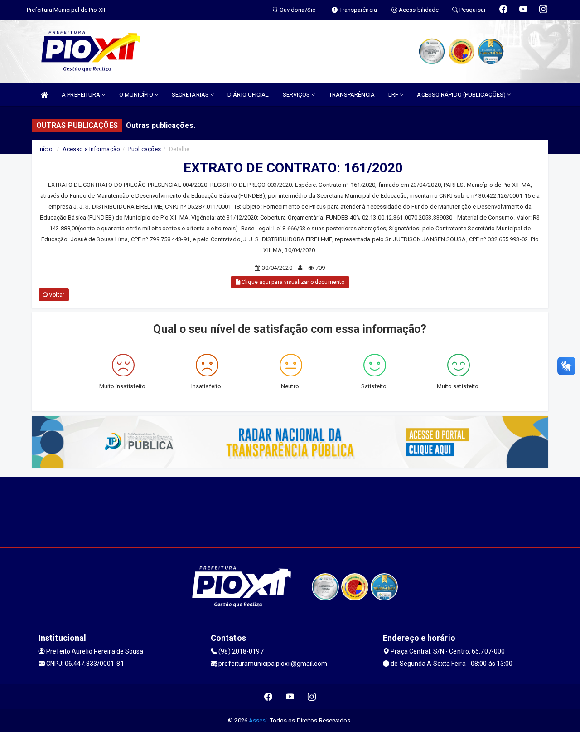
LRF (394, 94)
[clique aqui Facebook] (268, 697)
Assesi (258, 720)
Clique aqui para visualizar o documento (292, 282)
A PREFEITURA (82, 94)
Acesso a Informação (91, 149)
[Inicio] (44, 94)
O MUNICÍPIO (137, 94)
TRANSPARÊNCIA (352, 94)
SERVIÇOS (297, 94)
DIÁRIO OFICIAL (248, 94)
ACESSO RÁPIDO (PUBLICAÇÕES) (462, 94)
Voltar (56, 295)
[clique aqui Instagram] (312, 697)
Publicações (144, 149)
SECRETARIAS (191, 94)
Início (46, 149)
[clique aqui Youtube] (290, 697)
